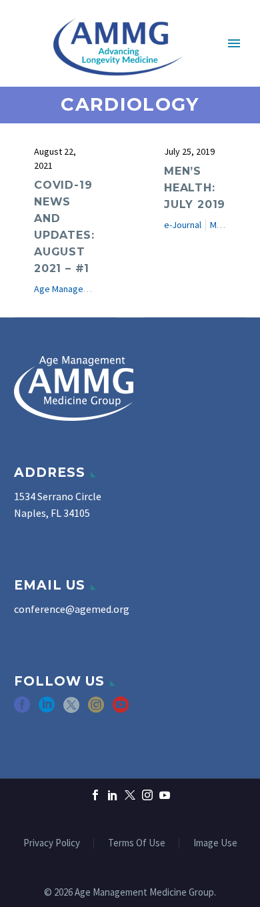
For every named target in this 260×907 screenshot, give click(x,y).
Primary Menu (234, 43)
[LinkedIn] (112, 795)
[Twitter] (130, 795)
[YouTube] (164, 795)
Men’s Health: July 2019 (194, 188)
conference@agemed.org (71, 609)
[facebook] (22, 709)
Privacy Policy (51, 843)
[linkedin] (47, 709)
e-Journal (182, 225)
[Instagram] (147, 795)
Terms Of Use (136, 843)
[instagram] (96, 709)
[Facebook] (95, 795)
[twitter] (71, 709)
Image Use (215, 843)
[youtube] (121, 709)
